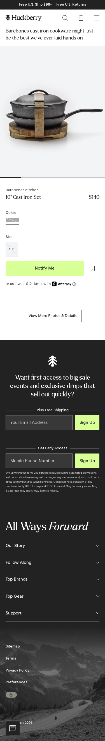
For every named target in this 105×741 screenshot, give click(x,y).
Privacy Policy (17, 670)
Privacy (54, 490)
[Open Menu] (96, 18)
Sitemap (13, 646)
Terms (43, 490)
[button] (11, 695)
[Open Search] (65, 18)
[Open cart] (81, 18)
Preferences (16, 682)
